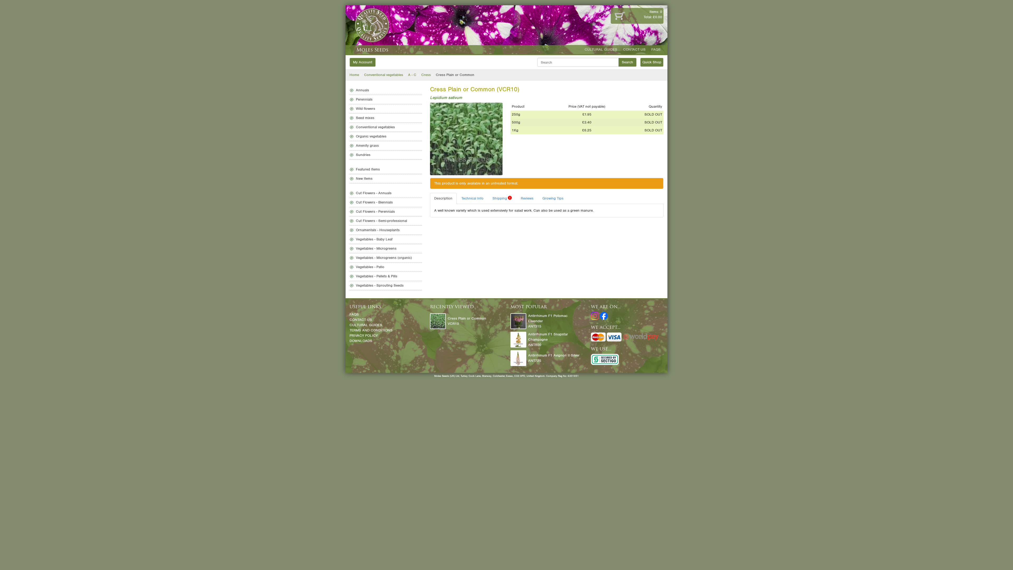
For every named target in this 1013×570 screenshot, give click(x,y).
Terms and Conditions (371, 330)
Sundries (363, 155)
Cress (426, 75)
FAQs (656, 49)
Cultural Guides (601, 49)
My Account (362, 62)
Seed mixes (365, 118)
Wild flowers (365, 108)
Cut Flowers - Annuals (373, 193)
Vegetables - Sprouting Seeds (380, 285)
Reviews (527, 198)
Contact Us (634, 49)
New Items (364, 178)
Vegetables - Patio (370, 267)
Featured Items (368, 169)
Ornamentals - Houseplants (378, 230)
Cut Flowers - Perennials (375, 211)
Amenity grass (367, 145)
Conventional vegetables (383, 75)
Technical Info (472, 198)
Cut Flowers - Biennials (374, 202)
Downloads (361, 341)
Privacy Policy (364, 335)
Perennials (364, 99)
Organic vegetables (371, 136)
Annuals (362, 90)
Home (354, 75)
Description (443, 198)
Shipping (501, 198)
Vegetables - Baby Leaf (374, 239)
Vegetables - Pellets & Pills (376, 276)
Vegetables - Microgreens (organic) (384, 257)
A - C (412, 75)
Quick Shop (651, 62)
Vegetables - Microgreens (376, 248)
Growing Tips (552, 198)
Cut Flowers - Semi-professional (381, 220)
